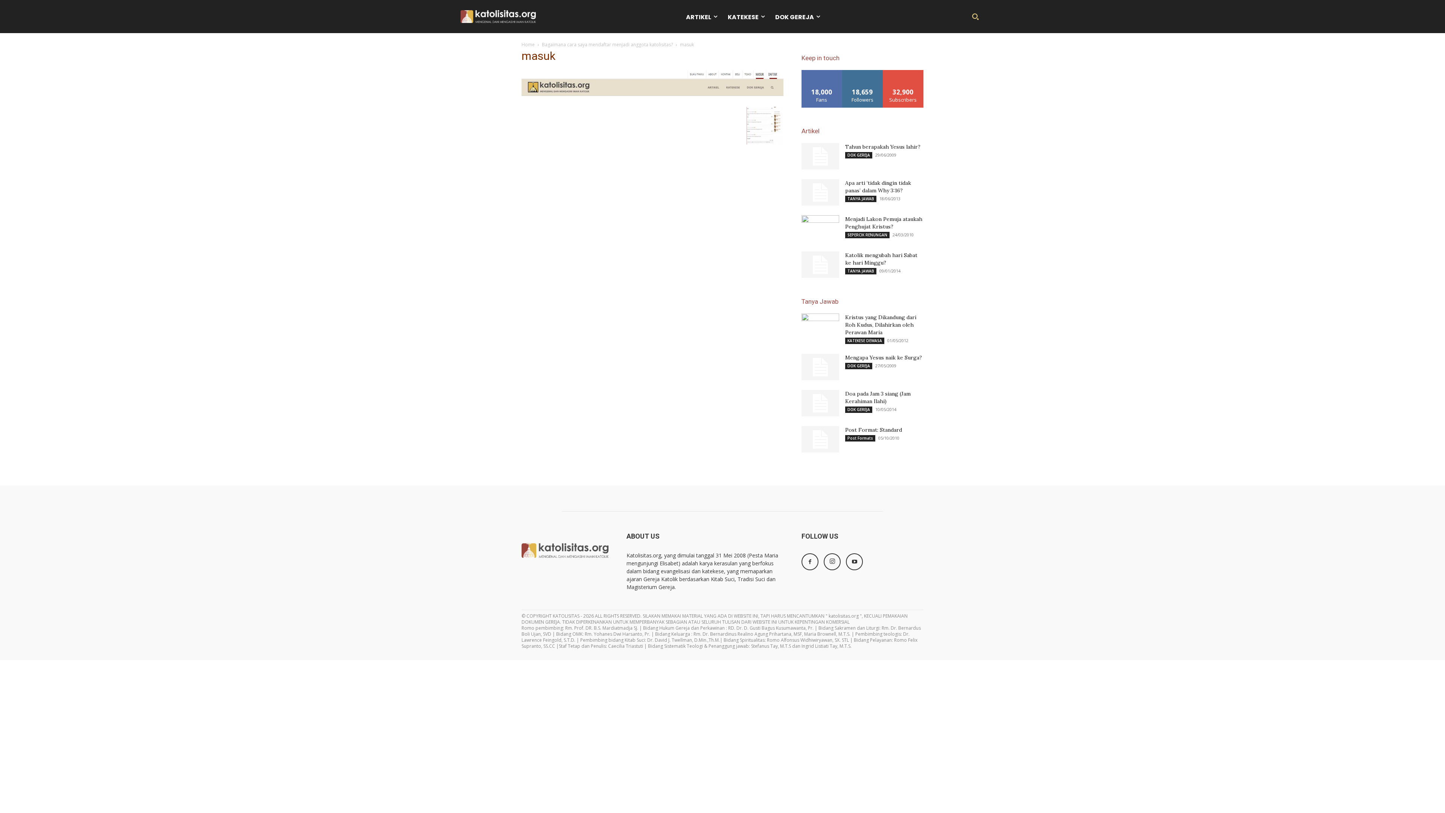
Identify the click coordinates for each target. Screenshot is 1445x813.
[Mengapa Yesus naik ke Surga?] (820, 367)
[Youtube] (854, 561)
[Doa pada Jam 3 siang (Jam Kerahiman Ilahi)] (820, 403)
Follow (863, 73)
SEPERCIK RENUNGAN (867, 235)
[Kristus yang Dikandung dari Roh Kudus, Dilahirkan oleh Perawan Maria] (820, 327)
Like (822, 73)
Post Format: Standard (873, 429)
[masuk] (652, 99)
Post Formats (860, 438)
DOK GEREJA (858, 155)
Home (528, 44)
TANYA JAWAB (860, 198)
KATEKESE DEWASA (864, 340)
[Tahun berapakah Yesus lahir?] (820, 156)
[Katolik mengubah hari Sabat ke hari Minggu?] (820, 264)
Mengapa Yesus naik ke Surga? (883, 357)
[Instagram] (832, 561)
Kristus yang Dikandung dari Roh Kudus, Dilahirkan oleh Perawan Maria (880, 325)
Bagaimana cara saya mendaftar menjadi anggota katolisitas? (607, 44)
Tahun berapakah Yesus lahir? (882, 146)
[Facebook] (810, 561)
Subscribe (903, 73)
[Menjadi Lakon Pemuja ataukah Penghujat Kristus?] (820, 228)
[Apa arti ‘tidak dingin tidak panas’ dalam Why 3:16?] (820, 192)
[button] (975, 17)
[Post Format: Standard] (820, 439)
